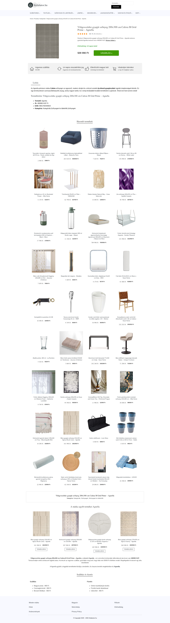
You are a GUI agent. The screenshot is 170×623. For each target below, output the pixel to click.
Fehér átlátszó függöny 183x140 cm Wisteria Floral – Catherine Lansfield (44, 398)
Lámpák (80, 13)
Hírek (31, 607)
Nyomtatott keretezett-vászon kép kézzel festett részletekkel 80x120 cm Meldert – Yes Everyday (98, 479)
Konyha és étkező (124, 13)
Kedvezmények (34, 611)
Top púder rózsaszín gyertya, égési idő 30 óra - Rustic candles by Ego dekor (44, 155)
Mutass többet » (111, 40)
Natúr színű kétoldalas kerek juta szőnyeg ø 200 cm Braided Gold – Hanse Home (71, 479)
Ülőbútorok (34, 13)
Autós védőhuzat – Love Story (98, 438)
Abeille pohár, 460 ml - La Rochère (43, 358)
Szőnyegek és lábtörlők (64, 13)
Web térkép (76, 607)
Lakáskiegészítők (106, 13)
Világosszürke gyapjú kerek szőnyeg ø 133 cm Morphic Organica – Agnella (99, 541)
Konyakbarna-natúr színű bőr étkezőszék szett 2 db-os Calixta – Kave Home (126, 319)
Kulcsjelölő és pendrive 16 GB (43, 317)
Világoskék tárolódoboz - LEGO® (126, 477)
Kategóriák (42, 18)
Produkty (36, 18)
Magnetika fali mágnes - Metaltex (71, 276)
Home (31, 18)
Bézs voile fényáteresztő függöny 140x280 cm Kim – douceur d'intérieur (43, 277)
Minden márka (34, 602)
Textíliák (46, 13)
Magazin (75, 602)
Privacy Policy (77, 611)
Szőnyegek (84, 498)
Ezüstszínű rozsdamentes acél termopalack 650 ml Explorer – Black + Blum (43, 235)
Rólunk (117, 602)
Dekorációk (91, 13)
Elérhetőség (119, 607)
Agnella (85, 40)
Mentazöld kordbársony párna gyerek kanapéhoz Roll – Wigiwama (43, 479)
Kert (137, 13)
